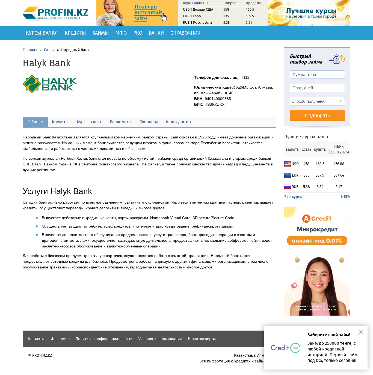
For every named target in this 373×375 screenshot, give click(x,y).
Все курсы (293, 197)
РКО (137, 33)
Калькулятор (178, 121)
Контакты (36, 339)
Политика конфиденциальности (104, 339)
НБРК (345, 197)
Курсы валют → (195, 3)
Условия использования (160, 339)
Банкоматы (120, 121)
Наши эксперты (202, 339)
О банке (35, 121)
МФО (121, 33)
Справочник (185, 33)
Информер (60, 339)
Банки (156, 33)
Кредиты (75, 33)
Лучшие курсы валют (307, 137)
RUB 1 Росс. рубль (197, 22)
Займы (101, 33)
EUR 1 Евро (192, 16)
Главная (30, 50)
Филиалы (149, 121)
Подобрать (317, 115)
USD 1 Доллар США (198, 9)
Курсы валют (42, 33)
